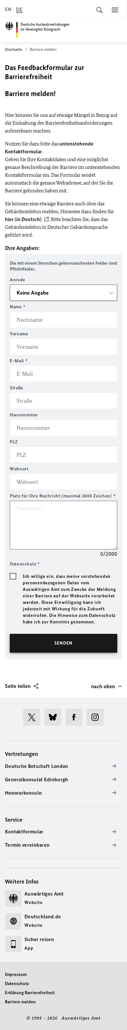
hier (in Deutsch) (23, 219)
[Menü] (115, 10)
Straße (16, 388)
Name (17, 307)
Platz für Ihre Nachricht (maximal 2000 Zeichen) (63, 496)
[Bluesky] (54, 717)
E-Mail (19, 361)
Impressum (16, 974)
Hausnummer (24, 415)
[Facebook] (76, 717)
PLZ (14, 442)
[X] (33, 717)
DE (19, 9)
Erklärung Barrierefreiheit (30, 992)
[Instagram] (97, 717)
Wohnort (19, 469)
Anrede (17, 280)
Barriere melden (20, 1002)
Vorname (19, 334)
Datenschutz (17, 983)
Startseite (13, 49)
